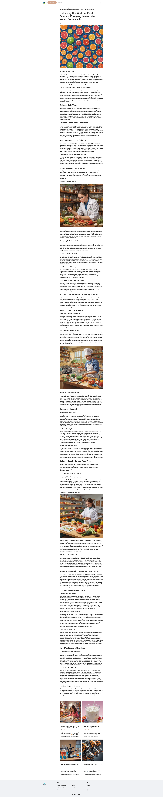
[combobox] (78, 2)
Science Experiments (68, 8)
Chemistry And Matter (79, 8)
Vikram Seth (63, 23)
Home (61, 8)
